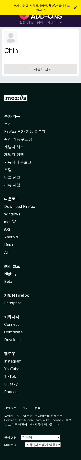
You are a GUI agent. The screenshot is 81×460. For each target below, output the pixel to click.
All (6, 252)
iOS (7, 229)
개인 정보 (10, 408)
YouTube (11, 369)
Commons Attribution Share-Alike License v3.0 (36, 420)
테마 (40, 22)
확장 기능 (26, 22)
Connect (11, 324)
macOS (10, 222)
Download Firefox (19, 206)
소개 (8, 124)
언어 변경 (10, 437)
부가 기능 (12, 116)
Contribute (13, 332)
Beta (8, 281)
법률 (38, 408)
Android (11, 237)
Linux (8, 244)
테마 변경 (10, 445)
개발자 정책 (14, 154)
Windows (12, 214)
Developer (13, 340)
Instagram (12, 361)
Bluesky (11, 384)
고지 (17, 415)
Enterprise (12, 303)
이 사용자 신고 (40, 69)
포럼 (8, 170)
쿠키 (26, 408)
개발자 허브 (14, 147)
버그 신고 (12, 177)
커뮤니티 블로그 (17, 162)
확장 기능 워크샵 (18, 139)
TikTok (10, 376)
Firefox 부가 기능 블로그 (24, 131)
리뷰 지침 (12, 185)
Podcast (11, 392)
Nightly (10, 274)
